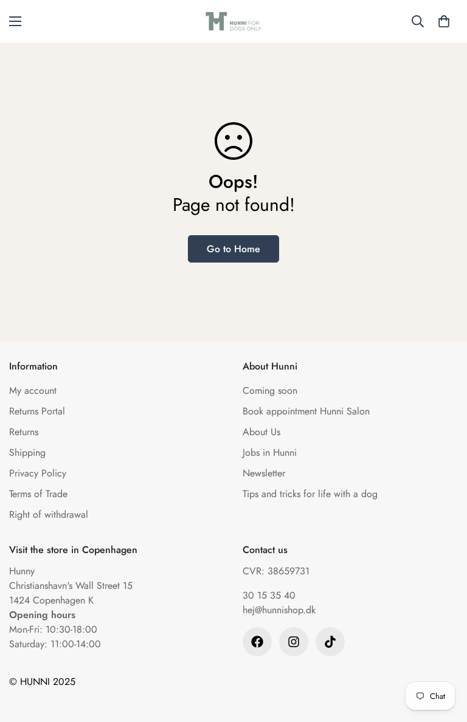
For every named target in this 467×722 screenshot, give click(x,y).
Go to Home (233, 249)
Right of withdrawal (48, 514)
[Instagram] (293, 641)
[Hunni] (233, 21)
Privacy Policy (37, 473)
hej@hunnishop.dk (279, 610)
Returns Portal (37, 411)
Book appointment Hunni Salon (306, 411)
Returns (23, 432)
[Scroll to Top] (443, 656)
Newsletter (264, 473)
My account (33, 390)
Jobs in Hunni (270, 452)
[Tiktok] (330, 641)
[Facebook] (257, 641)
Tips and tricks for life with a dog (310, 494)
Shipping (27, 452)
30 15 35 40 (269, 595)
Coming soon (270, 390)
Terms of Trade (38, 494)
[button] (444, 21)
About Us (261, 432)
